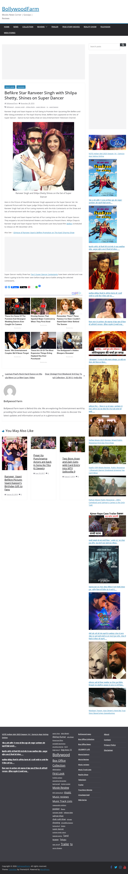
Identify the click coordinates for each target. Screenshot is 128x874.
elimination (56, 769)
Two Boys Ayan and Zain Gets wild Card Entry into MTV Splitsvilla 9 (71, 465)
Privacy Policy (110, 745)
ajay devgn (65, 733)
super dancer (40, 107)
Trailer (54, 27)
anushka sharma (57, 747)
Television (105, 27)
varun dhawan (57, 848)
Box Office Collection (59, 763)
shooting (56, 822)
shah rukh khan (59, 819)
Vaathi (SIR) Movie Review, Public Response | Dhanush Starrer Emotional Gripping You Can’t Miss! (107, 470)
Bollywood (10, 107)
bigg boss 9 (56, 750)
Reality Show (90, 27)
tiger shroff (56, 844)
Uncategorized (84, 795)
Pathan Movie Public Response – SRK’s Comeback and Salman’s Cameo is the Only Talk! (107, 502)
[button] (46, 27)
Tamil (65, 835)
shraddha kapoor (67, 823)
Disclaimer (108, 750)
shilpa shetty (30, 107)
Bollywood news (84, 734)
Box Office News (84, 744)
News (15, 27)
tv (47, 107)
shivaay (69, 819)
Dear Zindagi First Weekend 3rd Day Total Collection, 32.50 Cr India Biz (63, 376)
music (67, 792)
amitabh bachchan (58, 744)
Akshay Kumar (59, 736)
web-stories (9, 33)
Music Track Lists (62, 801)
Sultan (63, 826)
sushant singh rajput (59, 832)
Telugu (63, 839)
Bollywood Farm (12, 103)
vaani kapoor (53, 107)
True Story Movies (71, 27)
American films (57, 740)
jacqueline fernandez (59, 781)
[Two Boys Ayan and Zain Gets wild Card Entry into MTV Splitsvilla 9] (72, 438)
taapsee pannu (57, 836)
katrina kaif (56, 784)
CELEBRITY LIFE (84, 749)
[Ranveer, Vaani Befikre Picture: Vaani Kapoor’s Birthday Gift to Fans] (14, 438)
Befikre (69, 223)
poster (56, 808)
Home (6, 27)
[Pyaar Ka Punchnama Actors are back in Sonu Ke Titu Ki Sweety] (43, 438)
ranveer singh (20, 107)
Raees (63, 809)
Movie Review (60, 787)
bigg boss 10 (66, 750)
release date (68, 812)
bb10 (66, 747)
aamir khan (56, 733)
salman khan (58, 816)
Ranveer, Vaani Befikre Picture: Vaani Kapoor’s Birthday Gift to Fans (13, 483)
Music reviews (60, 797)
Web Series (82, 800)
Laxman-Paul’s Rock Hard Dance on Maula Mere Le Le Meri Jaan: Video (23, 376)
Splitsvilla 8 (56, 826)
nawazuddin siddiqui (59, 805)
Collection (27, 27)
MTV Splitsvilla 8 (57, 793)
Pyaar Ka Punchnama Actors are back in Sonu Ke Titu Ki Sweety (42, 462)
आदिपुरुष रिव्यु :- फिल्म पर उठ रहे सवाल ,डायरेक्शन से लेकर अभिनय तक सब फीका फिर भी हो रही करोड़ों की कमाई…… (105, 409)
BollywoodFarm (20, 8)
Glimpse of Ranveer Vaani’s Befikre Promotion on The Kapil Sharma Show (43, 232)
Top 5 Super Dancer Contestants (44, 274)
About (106, 734)
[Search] (123, 44)
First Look (58, 773)
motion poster (65, 784)
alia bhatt (70, 737)
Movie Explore (83, 754)
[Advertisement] (43, 61)
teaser (55, 839)
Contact (107, 740)
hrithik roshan (57, 778)
